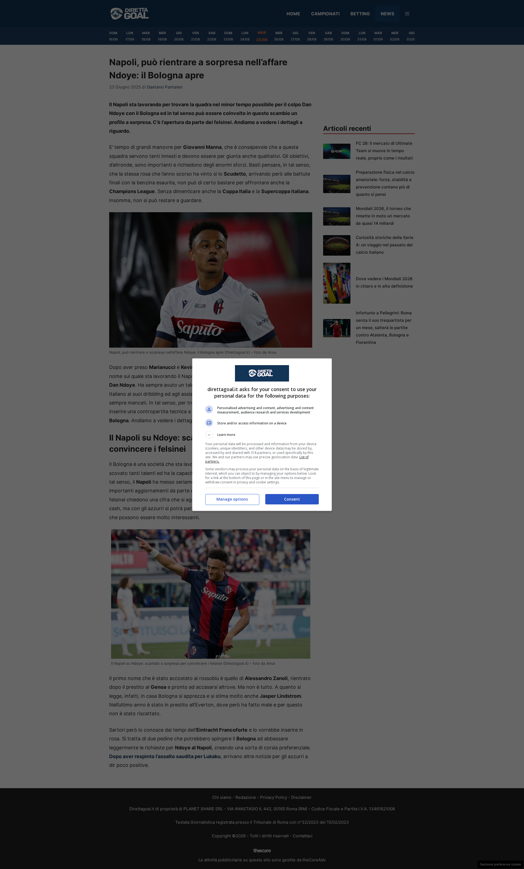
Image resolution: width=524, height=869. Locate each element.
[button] (262, 435)
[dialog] (262, 434)
